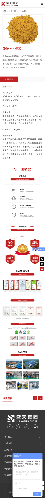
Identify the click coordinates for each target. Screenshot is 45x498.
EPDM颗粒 (23, 11)
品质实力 (8, 449)
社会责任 (8, 475)
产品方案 (12, 11)
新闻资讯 (8, 468)
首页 (4, 11)
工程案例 (8, 462)
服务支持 (8, 456)
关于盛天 (8, 437)
